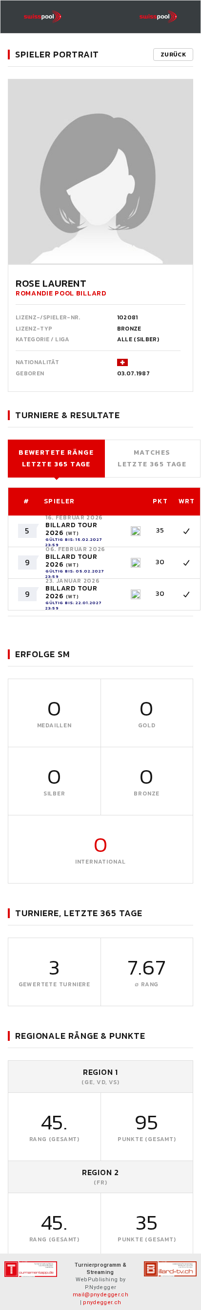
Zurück (173, 54)
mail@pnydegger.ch (100, 1295)
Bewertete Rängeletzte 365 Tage (56, 458)
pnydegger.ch (102, 1302)
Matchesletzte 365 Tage (152, 458)
